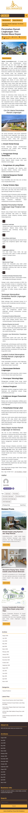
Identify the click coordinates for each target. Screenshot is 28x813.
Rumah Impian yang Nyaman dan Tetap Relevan (13, 532)
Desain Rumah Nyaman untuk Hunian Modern (12, 700)
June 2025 (4, 673)
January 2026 (5, 654)
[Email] (13, 488)
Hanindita (15, 37)
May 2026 (4, 643)
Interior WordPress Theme (10, 811)
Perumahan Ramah (20, 496)
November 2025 (6, 659)
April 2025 (4, 678)
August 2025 (5, 668)
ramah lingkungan (6, 501)
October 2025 (5, 662)
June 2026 (4, 641)
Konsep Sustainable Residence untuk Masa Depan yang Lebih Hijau (13, 609)
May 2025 (4, 676)
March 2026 (5, 649)
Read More (6, 545)
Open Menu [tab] (6, 15)
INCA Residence (6, 20)
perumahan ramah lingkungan (9, 498)
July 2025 (4, 670)
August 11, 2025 (6, 37)
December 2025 (6, 657)
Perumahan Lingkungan (8, 496)
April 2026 (4, 646)
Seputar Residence (17, 20)
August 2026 (5, 635)
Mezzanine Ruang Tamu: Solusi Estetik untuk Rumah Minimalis (13, 570)
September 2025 (6, 665)
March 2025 (5, 681)
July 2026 (4, 638)
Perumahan (15, 493)
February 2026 (5, 651)
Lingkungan (7, 493)
